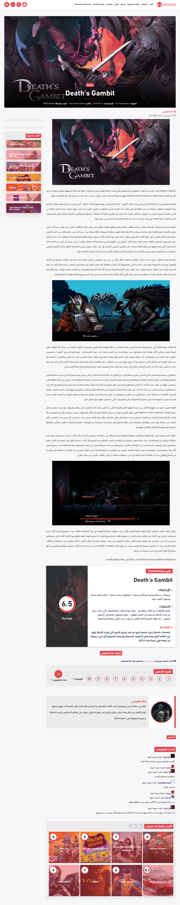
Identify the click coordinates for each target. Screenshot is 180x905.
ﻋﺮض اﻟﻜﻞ (136, 826)
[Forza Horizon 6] (158, 880)
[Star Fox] (64, 847)
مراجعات (144, 4)
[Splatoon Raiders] (158, 847)
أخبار (151, 4)
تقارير (117, 4)
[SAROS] (95, 880)
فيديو (123, 4)
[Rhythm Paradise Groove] (95, 847)
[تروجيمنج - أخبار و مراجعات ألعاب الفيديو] (166, 4)
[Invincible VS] (126, 880)
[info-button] (6, 4)
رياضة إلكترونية (133, 4)
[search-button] (18, 4)
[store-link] (24, 4)
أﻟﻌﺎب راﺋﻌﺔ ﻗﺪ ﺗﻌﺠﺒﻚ (159, 826)
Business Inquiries (83, 4)
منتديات (109, 4)
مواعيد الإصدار (98, 4)
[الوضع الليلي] (12, 4)
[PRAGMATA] (64, 880)
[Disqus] (111, 783)
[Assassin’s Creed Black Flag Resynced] (126, 847)
